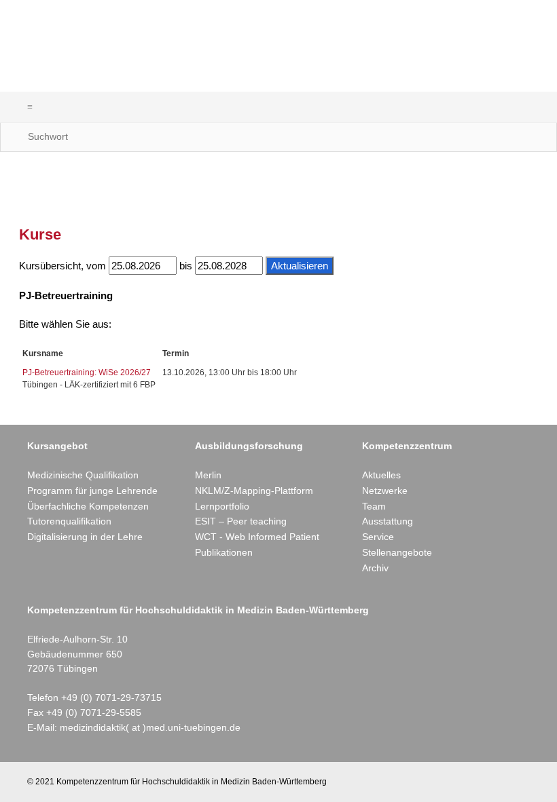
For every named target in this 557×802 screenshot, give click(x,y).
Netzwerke (385, 490)
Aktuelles (381, 475)
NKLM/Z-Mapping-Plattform (254, 490)
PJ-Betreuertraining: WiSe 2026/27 (86, 372)
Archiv (375, 567)
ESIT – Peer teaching (241, 521)
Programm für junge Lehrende (92, 490)
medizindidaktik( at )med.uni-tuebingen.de (150, 727)
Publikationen (224, 552)
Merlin (208, 475)
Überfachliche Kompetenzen (88, 506)
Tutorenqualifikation (69, 521)
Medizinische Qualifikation (83, 475)
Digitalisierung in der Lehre (85, 536)
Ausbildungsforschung (249, 445)
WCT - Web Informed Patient (257, 536)
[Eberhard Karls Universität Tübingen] (408, 41)
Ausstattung (387, 521)
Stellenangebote (397, 552)
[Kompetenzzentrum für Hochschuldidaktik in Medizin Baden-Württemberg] (148, 46)
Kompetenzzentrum (407, 445)
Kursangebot (57, 445)
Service (378, 536)
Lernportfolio (222, 506)
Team (374, 506)
